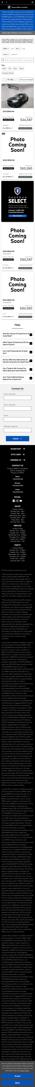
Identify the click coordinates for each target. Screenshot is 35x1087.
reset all (14, 54)
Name (9, 394)
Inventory (16, 449)
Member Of (16, 460)
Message (10, 426)
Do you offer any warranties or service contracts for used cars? (16, 361)
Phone (6, 415)
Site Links (16, 454)
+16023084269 (17, 479)
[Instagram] (17, 500)
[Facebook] (13, 500)
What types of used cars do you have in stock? (16, 343)
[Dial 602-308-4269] (6, 2)
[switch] (32, 2)
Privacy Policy (24, 1071)
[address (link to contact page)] (2, 2)
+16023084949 (17, 492)
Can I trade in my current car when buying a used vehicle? (15, 369)
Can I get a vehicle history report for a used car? (13, 378)
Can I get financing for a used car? (15, 352)
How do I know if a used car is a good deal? (16, 334)
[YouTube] (20, 500)
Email (9, 405)
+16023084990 (17, 486)
